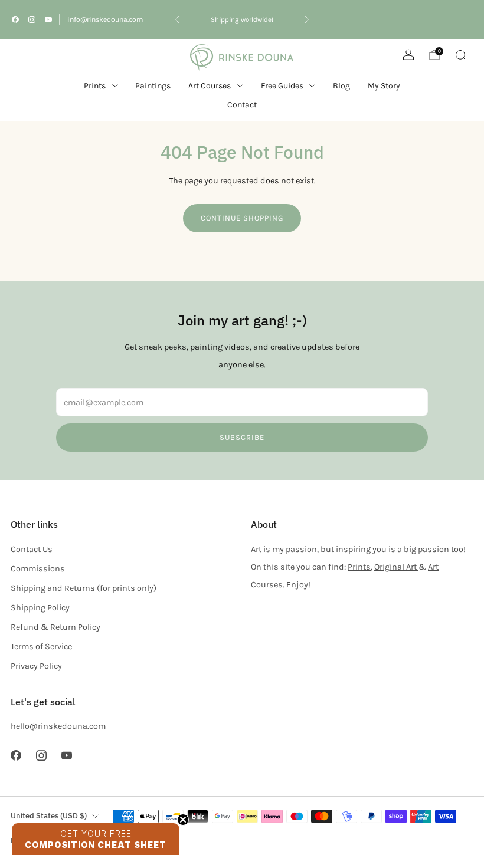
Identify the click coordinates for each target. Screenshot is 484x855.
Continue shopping (242, 217)
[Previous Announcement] (177, 19)
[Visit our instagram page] (32, 19)
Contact (242, 105)
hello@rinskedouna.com (58, 726)
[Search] (460, 55)
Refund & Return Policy (55, 627)
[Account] (408, 55)
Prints (95, 86)
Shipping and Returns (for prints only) (83, 588)
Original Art (396, 567)
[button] (95, 839)
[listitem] (242, 19)
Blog (341, 86)
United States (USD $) (49, 816)
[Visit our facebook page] (15, 19)
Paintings (153, 86)
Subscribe (242, 437)
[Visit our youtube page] (48, 19)
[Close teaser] (183, 820)
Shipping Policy (40, 608)
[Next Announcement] (307, 19)
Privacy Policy (36, 666)
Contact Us (32, 549)
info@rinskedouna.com (105, 19)
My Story (384, 86)
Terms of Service (41, 647)
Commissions (38, 569)
